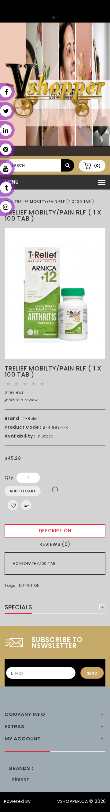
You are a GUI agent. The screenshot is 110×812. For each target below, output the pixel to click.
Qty (9, 477)
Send (92, 673)
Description (55, 530)
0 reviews (14, 392)
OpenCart (44, 801)
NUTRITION (29, 585)
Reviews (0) (55, 544)
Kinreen (21, 779)
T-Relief (31, 418)
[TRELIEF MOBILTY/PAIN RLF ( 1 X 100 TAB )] (55, 293)
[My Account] (55, 17)
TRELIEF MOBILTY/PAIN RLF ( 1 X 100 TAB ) (54, 201)
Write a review (23, 399)
